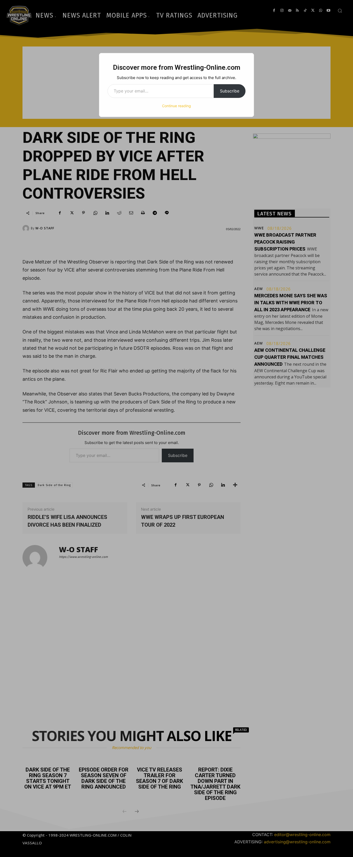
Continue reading (176, 106)
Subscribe (229, 91)
